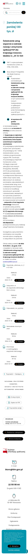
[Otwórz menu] (23, 3)
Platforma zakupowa (15, 432)
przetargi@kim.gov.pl (10, 261)
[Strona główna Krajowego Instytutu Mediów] (18, 3)
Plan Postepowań (13, 517)
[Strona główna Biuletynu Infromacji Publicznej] (8, 5)
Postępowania (14, 525)
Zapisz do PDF (15, 402)
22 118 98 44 (14, 484)
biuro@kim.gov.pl (14, 468)
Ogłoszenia (14, 521)
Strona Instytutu (15, 439)
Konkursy (14, 513)
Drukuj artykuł (15, 397)
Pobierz (20, 280)
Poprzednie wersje (15, 408)
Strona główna (14, 509)
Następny (18, 374)
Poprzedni (9, 374)
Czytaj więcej (14, 550)
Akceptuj (15, 546)
